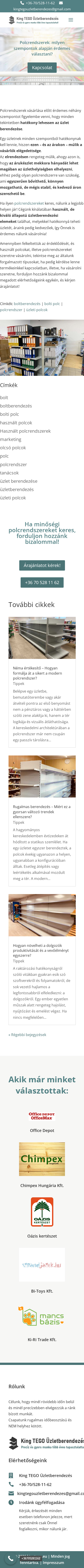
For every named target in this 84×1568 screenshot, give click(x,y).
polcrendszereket (29, 203)
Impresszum (53, 1562)
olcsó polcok (13, 448)
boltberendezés (27, 303)
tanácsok (9, 473)
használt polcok (16, 423)
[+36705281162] (10, 1558)
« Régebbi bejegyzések (27, 1034)
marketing (10, 439)
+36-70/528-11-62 (40, 3)
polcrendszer (11, 309)
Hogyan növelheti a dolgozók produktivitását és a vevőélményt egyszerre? (41, 950)
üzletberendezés (17, 489)
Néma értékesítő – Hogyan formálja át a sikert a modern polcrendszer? (37, 673)
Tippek (18, 683)
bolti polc (52, 303)
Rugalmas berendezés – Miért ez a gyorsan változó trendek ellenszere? (42, 811)
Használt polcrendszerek (25, 431)
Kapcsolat (42, 67)
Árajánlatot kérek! (42, 565)
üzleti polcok (36, 309)
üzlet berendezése (18, 481)
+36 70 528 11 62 (42, 582)
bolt (4, 397)
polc (4, 456)
